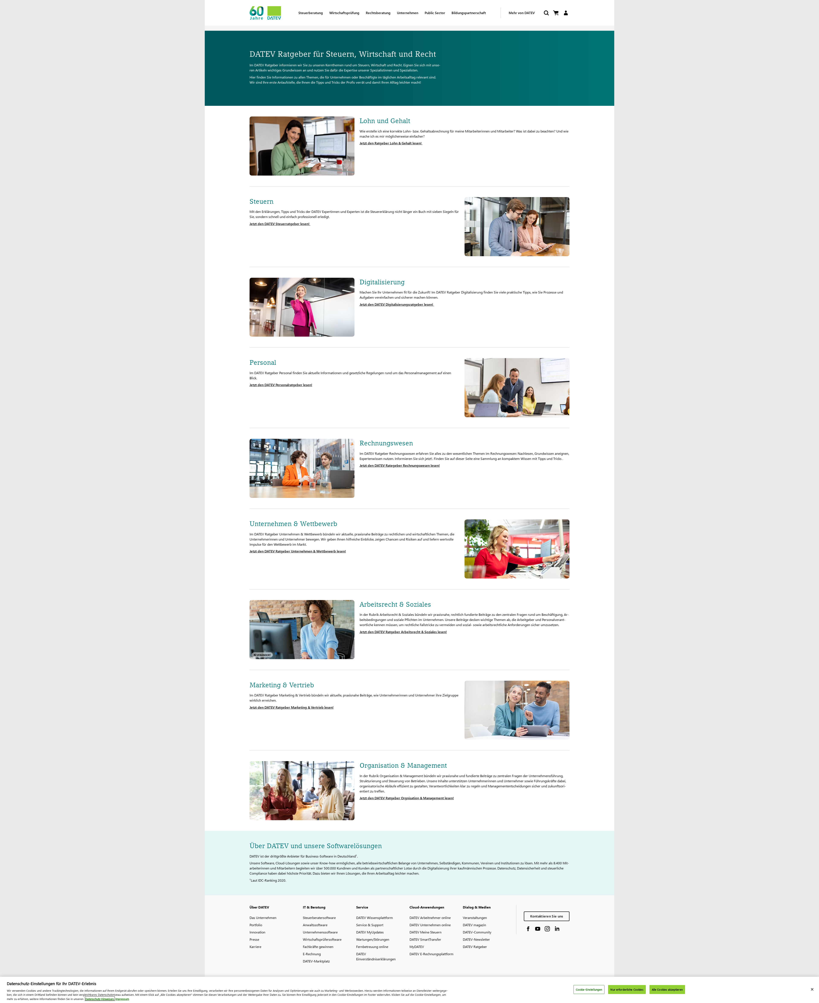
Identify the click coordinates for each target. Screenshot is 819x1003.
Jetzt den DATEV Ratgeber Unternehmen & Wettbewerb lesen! (298, 551)
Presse (254, 939)
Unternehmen (407, 12)
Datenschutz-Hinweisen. (99, 998)
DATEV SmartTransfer (425, 939)
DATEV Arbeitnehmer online (430, 917)
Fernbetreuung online (372, 946)
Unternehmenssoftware (320, 932)
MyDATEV (417, 946)
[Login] (565, 13)
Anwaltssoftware (315, 925)
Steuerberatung (310, 12)
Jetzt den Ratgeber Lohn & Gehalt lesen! (391, 143)
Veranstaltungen (475, 917)
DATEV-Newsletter (476, 939)
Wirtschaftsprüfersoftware (322, 939)
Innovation (257, 932)
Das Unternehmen (263, 917)
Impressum (122, 998)
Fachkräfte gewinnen (318, 946)
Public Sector (435, 12)
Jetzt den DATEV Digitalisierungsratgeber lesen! (397, 304)
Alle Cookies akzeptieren (667, 989)
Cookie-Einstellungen (589, 989)
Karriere (255, 946)
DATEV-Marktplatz (316, 961)
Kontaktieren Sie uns (546, 916)
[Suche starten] (546, 13)
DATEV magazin (474, 925)
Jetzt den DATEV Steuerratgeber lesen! (280, 223)
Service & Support (369, 925)
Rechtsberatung (378, 12)
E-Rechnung (312, 954)
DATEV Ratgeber (475, 946)
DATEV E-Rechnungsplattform (431, 954)
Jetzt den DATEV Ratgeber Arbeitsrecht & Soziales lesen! (403, 631)
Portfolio (256, 925)
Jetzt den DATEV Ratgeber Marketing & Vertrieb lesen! (292, 707)
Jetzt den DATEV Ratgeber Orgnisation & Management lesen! (407, 798)
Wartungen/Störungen (372, 939)
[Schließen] (812, 989)
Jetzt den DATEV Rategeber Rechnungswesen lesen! (400, 465)
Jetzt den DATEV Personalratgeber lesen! (281, 384)
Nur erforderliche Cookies (626, 989)
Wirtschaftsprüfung (344, 12)
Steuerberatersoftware (319, 917)
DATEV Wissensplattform (374, 917)
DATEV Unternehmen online (430, 925)
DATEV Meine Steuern (425, 932)
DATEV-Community (477, 932)
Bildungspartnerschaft (469, 12)
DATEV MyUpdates (370, 932)
